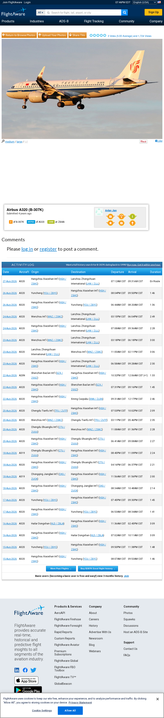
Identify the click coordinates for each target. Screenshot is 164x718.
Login (27, 2)
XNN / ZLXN (96, 399)
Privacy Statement (80, 702)
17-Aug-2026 (10, 500)
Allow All (70, 710)
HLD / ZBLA (57, 523)
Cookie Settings (42, 710)
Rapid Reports (63, 632)
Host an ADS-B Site (136, 632)
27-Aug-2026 (10, 281)
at (56, 222)
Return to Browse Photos (20, 35)
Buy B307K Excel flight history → (98, 568)
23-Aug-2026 (10, 340)
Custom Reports (64, 638)
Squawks (129, 619)
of (36, 222)
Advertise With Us (100, 632)
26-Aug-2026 (10, 293)
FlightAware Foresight (68, 625)
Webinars (95, 651)
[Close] (157, 699)
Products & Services (68, 606)
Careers (94, 619)
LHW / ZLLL (92, 283)
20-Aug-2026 (10, 410)
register (48, 249)
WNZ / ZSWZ (55, 316)
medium (9, 141)
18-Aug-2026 (10, 453)
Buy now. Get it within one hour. (144, 264)
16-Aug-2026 (10, 523)
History (93, 625)
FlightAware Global (66, 660)
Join (126, 576)
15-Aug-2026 (10, 547)
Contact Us (130, 648)
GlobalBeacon (63, 683)
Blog (92, 644)
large (19, 141)
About (93, 613)
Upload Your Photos (54, 35)
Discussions (131, 625)
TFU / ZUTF (61, 410)
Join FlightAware (12, 2)
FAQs (127, 655)
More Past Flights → (61, 568)
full (26, 141)
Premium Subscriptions (63, 653)
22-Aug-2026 (10, 375)
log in (27, 249)
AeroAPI (59, 613)
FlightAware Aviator (66, 644)
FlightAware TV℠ (65, 677)
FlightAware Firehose (67, 619)
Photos (128, 613)
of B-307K (17, 222)
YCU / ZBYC (50, 293)
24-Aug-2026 (10, 316)
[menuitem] (8, 21)
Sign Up (153, 12)
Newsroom (96, 638)
